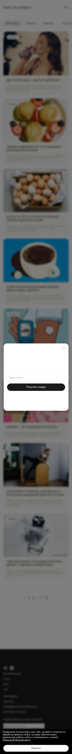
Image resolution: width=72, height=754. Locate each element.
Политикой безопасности (16, 740)
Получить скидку (36, 387)
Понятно (36, 748)
